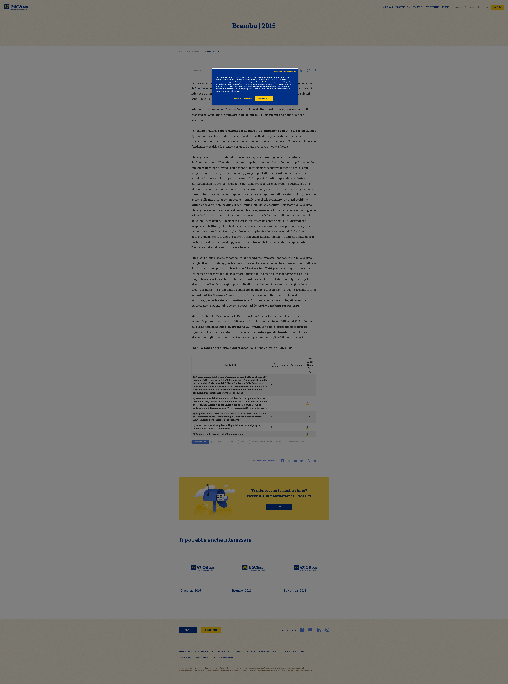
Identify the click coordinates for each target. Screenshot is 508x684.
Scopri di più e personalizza (240, 98)
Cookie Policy (270, 82)
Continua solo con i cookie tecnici (284, 71)
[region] (255, 86)
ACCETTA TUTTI (264, 98)
